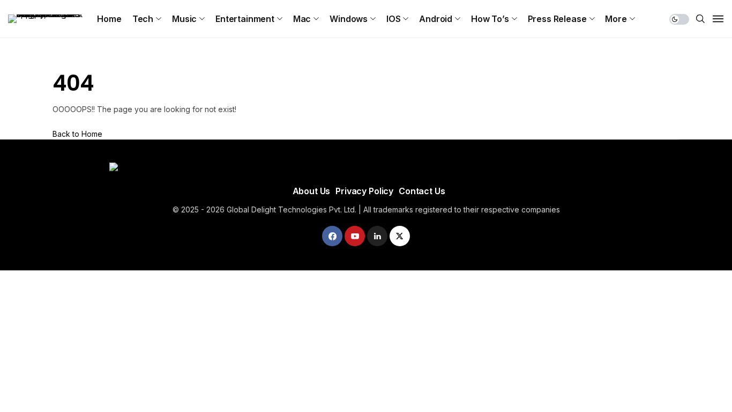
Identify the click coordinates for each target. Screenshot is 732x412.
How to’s (490, 18)
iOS (393, 18)
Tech (142, 18)
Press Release (557, 18)
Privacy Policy (364, 191)
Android (435, 18)
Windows (349, 18)
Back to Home (77, 133)
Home (109, 18)
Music (184, 18)
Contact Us (422, 191)
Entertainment (244, 18)
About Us (312, 191)
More (615, 18)
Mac (302, 18)
